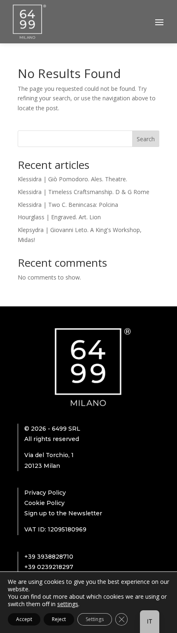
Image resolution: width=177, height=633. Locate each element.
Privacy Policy (45, 492)
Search (146, 139)
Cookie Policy (44, 503)
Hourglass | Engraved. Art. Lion (59, 217)
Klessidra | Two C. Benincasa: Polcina (68, 205)
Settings (95, 619)
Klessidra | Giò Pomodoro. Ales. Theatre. (72, 179)
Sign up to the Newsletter (63, 513)
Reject (59, 619)
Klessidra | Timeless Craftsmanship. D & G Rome (83, 192)
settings (67, 604)
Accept (24, 619)
